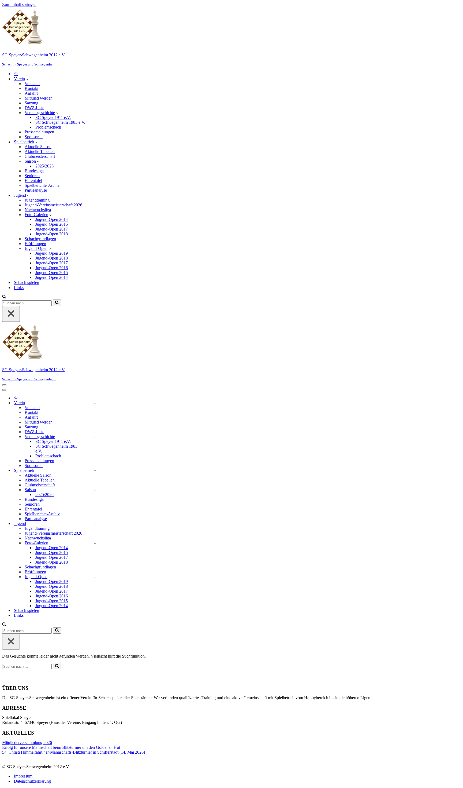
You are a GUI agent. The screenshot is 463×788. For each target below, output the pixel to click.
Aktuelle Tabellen (40, 151)
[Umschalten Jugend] (95, 523)
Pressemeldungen (39, 132)
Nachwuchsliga (38, 209)
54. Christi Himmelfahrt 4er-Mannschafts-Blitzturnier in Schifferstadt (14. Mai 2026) (73, 752)
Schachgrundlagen (40, 238)
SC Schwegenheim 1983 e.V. (60, 122)
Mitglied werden (39, 98)
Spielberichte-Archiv (42, 185)
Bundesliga (34, 171)
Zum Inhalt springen (19, 4)
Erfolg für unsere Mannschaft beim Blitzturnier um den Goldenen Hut (61, 747)
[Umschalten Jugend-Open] (95, 577)
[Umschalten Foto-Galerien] (95, 543)
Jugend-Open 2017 (51, 229)
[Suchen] (4, 297)
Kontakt (31, 88)
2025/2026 (44, 166)
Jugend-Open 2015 (51, 224)
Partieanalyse (36, 190)
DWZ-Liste (34, 107)
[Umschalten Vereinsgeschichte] (95, 437)
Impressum (23, 776)
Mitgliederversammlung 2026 (27, 742)
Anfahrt (31, 93)
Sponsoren (34, 136)
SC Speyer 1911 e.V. (53, 117)
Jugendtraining (37, 200)
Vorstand (32, 83)
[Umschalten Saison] (95, 490)
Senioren (32, 175)
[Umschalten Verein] (95, 403)
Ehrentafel (33, 180)
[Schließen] (11, 314)
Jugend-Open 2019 (51, 253)
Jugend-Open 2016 (51, 267)
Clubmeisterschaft (40, 156)
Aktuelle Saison (38, 146)
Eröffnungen (35, 243)
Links (19, 287)
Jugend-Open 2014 (51, 219)
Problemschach (48, 127)
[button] (27, 78)
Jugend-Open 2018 (51, 234)
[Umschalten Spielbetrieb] (95, 470)
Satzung (31, 103)
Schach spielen (26, 282)
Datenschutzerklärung (32, 781)
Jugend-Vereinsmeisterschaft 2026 (53, 205)
